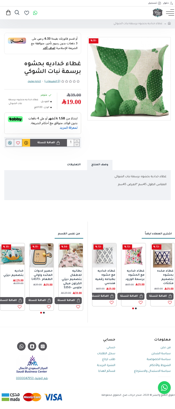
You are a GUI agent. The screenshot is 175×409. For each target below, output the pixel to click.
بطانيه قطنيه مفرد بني (17, 273)
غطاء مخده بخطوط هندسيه (77, 275)
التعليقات (74, 164)
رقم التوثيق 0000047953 (32, 378)
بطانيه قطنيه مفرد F (46, 273)
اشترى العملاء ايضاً (158, 233)
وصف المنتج (99, 164)
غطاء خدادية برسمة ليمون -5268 (138, 275)
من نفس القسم (69, 233)
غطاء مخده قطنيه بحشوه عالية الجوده (108, 275)
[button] (136, 308)
